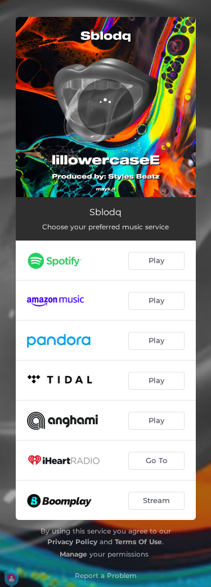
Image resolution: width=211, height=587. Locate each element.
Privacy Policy (72, 541)
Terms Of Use (138, 541)
